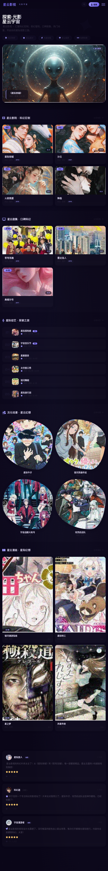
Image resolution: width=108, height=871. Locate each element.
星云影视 (15, 4)
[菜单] (103, 4)
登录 (95, 5)
